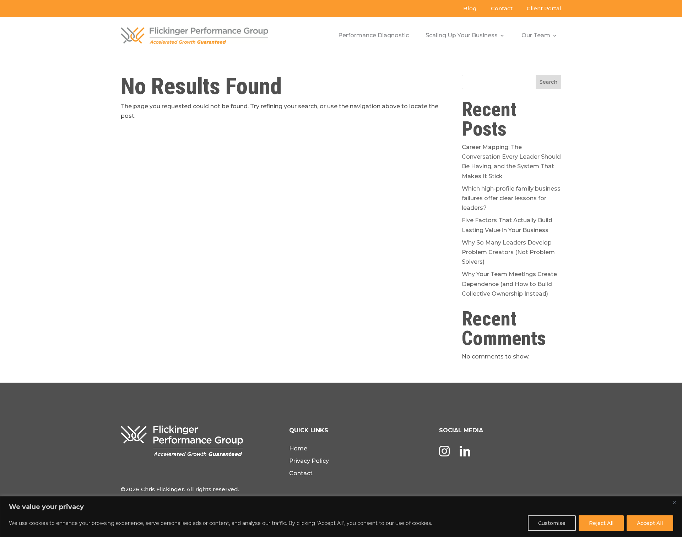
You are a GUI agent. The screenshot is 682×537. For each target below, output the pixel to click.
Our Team (535, 35)
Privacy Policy (309, 460)
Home (298, 448)
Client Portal (544, 8)
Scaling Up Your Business (462, 35)
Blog (470, 8)
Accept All (650, 523)
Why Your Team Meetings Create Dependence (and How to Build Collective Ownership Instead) (509, 284)
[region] (341, 516)
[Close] (674, 502)
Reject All (601, 523)
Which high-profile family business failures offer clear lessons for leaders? (511, 198)
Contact (502, 8)
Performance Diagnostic (373, 35)
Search (548, 82)
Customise (551, 523)
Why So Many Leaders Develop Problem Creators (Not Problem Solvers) (508, 252)
